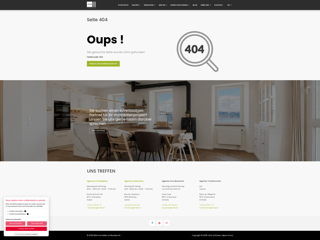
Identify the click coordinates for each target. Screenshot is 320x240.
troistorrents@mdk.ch (208, 208)
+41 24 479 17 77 (94, 205)
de (229, 5)
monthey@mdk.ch (132, 208)
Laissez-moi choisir (26, 229)
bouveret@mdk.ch (170, 208)
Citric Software (214, 235)
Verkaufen (149, 5)
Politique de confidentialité (13, 219)
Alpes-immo (227, 235)
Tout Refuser (37, 223)
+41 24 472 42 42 (131, 205)
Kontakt (218, 5)
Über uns (205, 5)
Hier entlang (98, 130)
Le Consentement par (26, 234)
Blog (195, 5)
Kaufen (135, 5)
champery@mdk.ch (96, 208)
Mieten (162, 5)
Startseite (123, 5)
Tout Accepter (15, 223)
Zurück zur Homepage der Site (103, 64)
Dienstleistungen (179, 5)
